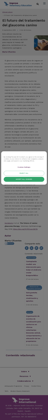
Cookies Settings (24, 167)
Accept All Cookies (24, 179)
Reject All (24, 173)
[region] (24, 168)
